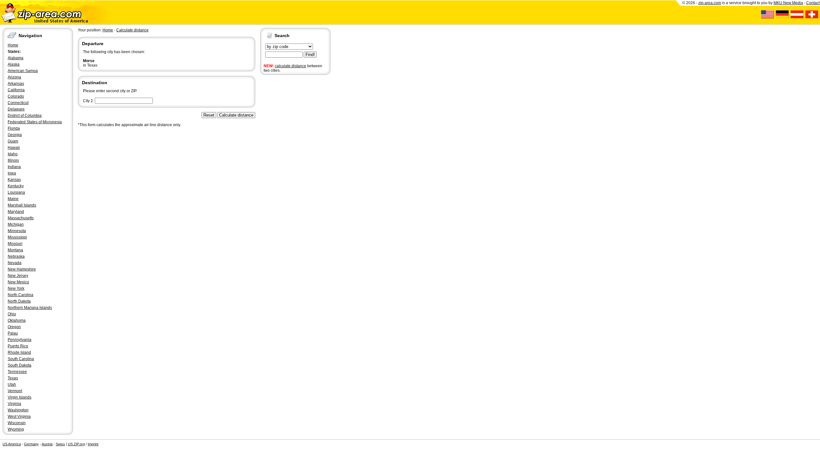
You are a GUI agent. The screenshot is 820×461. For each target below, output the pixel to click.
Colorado (16, 96)
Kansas (14, 179)
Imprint (93, 444)
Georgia (15, 135)
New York (16, 288)
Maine (13, 199)
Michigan (16, 224)
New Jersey (18, 275)
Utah (12, 384)
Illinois (13, 160)
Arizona (14, 77)
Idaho (13, 154)
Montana (15, 250)
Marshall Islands (22, 205)
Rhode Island (19, 352)
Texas (13, 378)
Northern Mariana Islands (30, 307)
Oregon (14, 327)
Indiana (14, 167)
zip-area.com (709, 3)
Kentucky (16, 186)
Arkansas (16, 83)
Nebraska (16, 256)
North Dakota (19, 301)
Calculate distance (132, 30)
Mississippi (17, 237)
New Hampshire (22, 269)
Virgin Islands (19, 397)
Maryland (16, 211)
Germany (31, 444)
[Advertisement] (285, 175)
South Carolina (21, 359)
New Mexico (18, 282)
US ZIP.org (76, 444)
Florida (14, 128)
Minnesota (17, 231)
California (16, 90)
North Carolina (20, 295)
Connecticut (18, 103)
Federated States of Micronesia (35, 122)
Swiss (60, 444)
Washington (18, 410)
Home (13, 45)
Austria (47, 444)
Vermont (15, 391)
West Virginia (19, 416)
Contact (813, 3)
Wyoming (16, 429)
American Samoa (23, 71)
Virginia (14, 403)
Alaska (14, 64)
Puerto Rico (18, 346)
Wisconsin (17, 423)
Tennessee (17, 371)
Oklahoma (17, 320)
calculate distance (290, 66)
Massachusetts (21, 218)
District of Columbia (25, 115)
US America (12, 444)
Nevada (14, 263)
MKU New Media (788, 3)
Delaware (16, 109)
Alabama (15, 58)
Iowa (12, 173)
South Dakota (19, 365)
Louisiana (16, 192)
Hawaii (14, 147)
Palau (13, 333)
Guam (13, 141)
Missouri (15, 243)
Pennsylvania (19, 339)
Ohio (12, 314)
